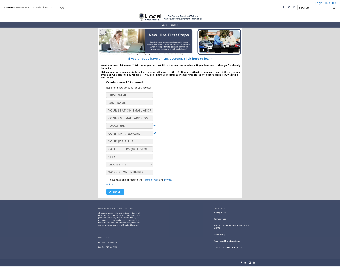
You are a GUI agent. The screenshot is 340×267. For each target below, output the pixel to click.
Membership (219, 234)
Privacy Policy (220, 212)
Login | (320, 3)
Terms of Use (151, 179)
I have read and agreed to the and (139, 182)
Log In (164, 25)
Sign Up (116, 192)
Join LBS (174, 25)
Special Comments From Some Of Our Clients (231, 226)
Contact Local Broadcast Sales (228, 247)
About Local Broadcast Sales (227, 241)
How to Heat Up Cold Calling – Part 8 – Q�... (41, 7)
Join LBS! (330, 3)
